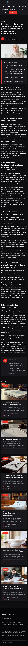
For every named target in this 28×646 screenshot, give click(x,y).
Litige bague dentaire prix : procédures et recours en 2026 (13, 551)
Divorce (20, 9)
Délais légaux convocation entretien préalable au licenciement (11, 513)
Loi (19, 6)
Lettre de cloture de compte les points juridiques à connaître (13, 404)
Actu (9, 6)
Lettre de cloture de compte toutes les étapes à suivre (12, 440)
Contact (13, 12)
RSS (12, 627)
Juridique (13, 9)
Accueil (4, 6)
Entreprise (5, 9)
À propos (4, 12)
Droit (14, 6)
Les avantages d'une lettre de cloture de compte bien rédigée (13, 476)
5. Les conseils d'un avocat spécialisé (14, 81)
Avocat (23, 6)
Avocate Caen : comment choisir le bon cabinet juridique (13, 587)
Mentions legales (5, 627)
